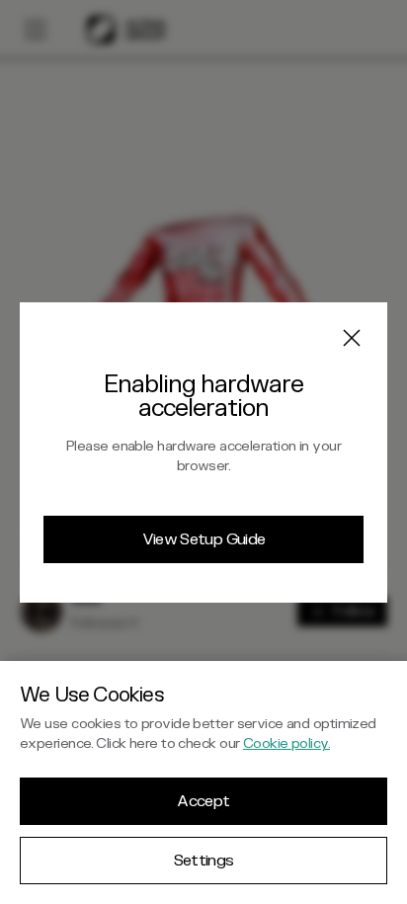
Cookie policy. (286, 743)
